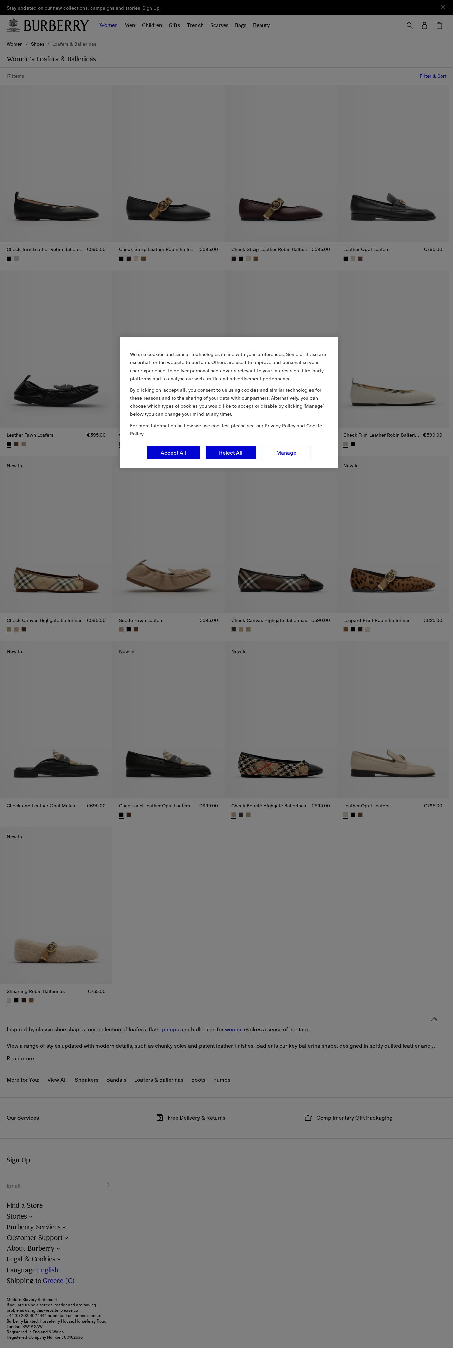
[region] (229, 402)
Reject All (230, 453)
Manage (286, 453)
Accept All (173, 453)
